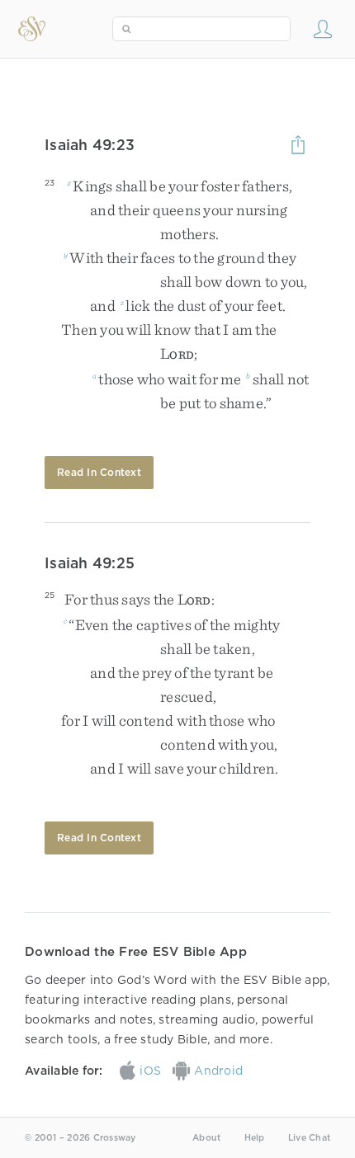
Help (254, 1137)
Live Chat (309, 1137)
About (206, 1137)
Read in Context (99, 472)
